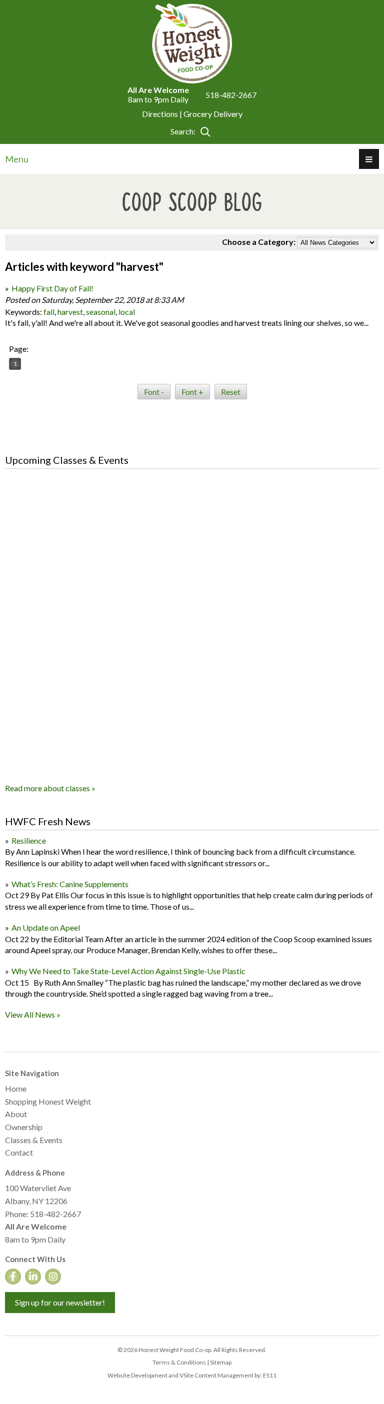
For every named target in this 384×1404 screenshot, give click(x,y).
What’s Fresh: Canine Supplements (70, 884)
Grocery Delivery (213, 113)
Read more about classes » (50, 788)
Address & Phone (35, 1172)
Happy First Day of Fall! (53, 288)
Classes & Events (33, 1140)
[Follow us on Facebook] (13, 1277)
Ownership (23, 1127)
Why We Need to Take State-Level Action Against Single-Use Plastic (129, 971)
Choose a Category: (259, 241)
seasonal (101, 311)
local (126, 311)
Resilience (29, 840)
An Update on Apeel (46, 927)
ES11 (269, 1375)
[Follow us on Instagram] (53, 1277)
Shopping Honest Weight (48, 1101)
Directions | (163, 113)
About (16, 1114)
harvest (70, 311)
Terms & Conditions (179, 1362)
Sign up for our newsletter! (60, 1302)
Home (15, 1088)
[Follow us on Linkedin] (33, 1277)
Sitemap (221, 1362)
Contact (19, 1152)
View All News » (32, 1014)
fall (49, 311)
